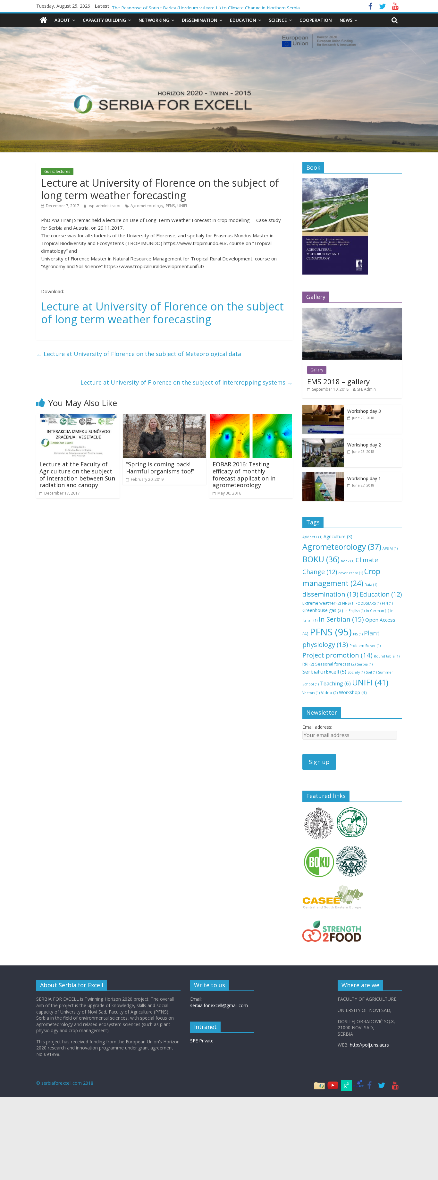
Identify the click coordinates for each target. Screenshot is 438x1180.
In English (354, 610)
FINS (348, 603)
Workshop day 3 (364, 411)
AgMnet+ (312, 537)
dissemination (330, 594)
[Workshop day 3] (323, 408)
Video (329, 692)
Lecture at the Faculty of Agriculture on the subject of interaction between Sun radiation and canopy (77, 474)
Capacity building (104, 20)
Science (278, 20)
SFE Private (202, 1041)
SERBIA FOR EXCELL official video (147, 6)
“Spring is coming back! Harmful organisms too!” (160, 467)
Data (371, 584)
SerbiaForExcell (324, 671)
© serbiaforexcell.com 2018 (64, 1083)
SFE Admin (366, 389)
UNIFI (182, 205)
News (346, 20)
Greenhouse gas (322, 610)
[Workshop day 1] (323, 475)
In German (377, 610)
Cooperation (315, 20)
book (347, 561)
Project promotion (337, 654)
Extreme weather (321, 603)
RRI (308, 664)
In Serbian (341, 619)
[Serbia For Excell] (43, 20)
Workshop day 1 (364, 478)
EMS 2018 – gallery (338, 381)
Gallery (316, 370)
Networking (154, 20)
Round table (387, 656)
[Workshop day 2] (323, 442)
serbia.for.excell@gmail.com (219, 1005)
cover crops (350, 573)
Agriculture (338, 536)
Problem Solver (365, 645)
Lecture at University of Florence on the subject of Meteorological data (138, 354)
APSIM (390, 548)
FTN (387, 603)
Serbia (365, 664)
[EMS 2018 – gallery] (352, 311)
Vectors (311, 693)
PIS (358, 634)
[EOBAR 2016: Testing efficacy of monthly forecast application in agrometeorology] (251, 417)
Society (356, 672)
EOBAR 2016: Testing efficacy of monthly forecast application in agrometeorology (244, 474)
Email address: (317, 727)
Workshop (353, 692)
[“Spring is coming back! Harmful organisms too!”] (164, 417)
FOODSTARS (368, 603)
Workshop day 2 (364, 445)
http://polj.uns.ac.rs (369, 1045)
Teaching (335, 683)
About (62, 20)
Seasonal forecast (335, 664)
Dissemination (199, 20)
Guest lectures (57, 171)
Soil (371, 672)
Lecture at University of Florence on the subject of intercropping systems (186, 382)
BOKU (321, 559)
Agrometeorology (147, 205)
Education (243, 20)
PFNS (170, 205)
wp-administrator (105, 205)
